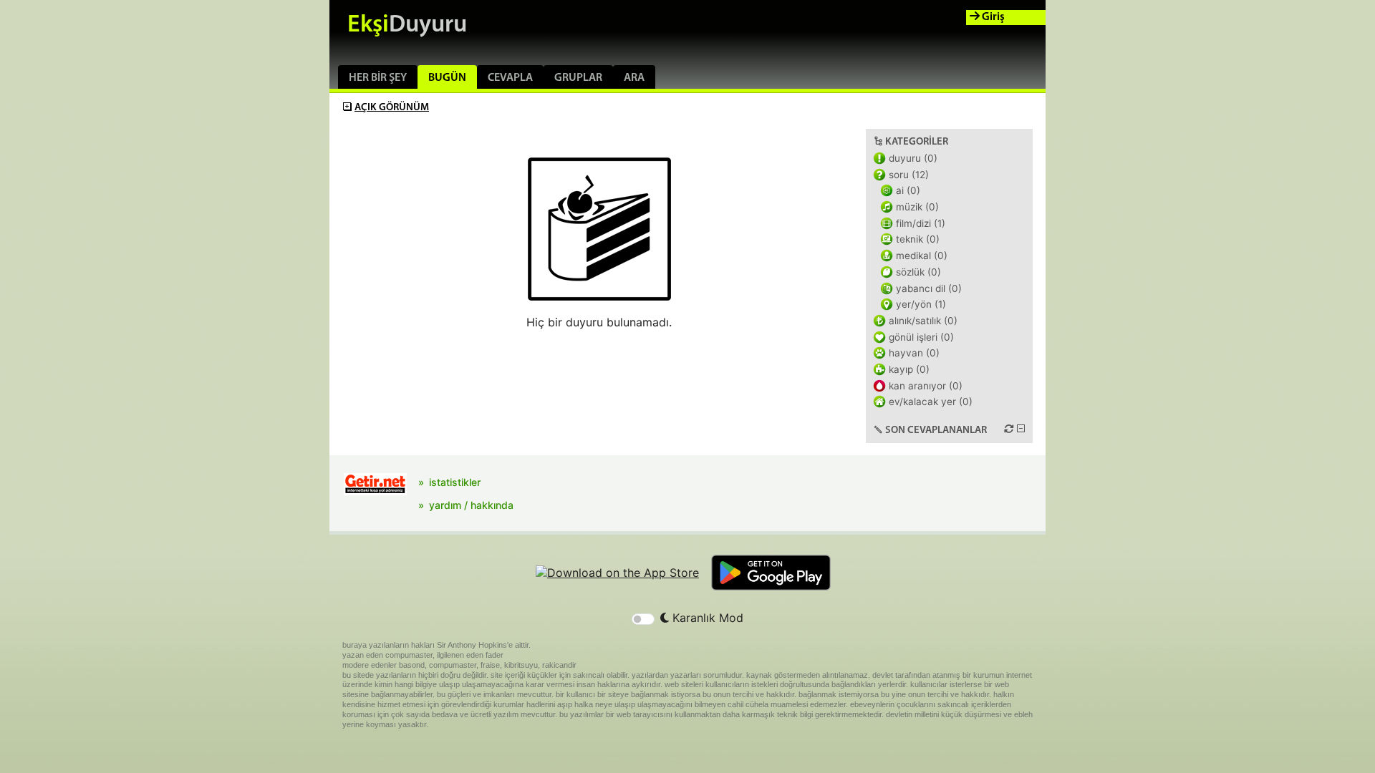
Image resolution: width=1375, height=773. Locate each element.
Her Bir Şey (378, 78)
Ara (634, 78)
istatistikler (455, 482)
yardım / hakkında (471, 505)
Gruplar (578, 78)
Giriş (992, 17)
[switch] (643, 619)
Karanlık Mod (706, 618)
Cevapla (510, 78)
